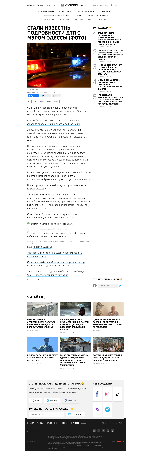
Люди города (64, 19)
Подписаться (77, 414)
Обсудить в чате (43, 279)
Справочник (51, 5)
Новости (31, 5)
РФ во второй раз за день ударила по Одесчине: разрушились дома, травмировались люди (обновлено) (74, 360)
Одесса (84, 423)
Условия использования (34, 429)
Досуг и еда (78, 19)
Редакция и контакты (61, 429)
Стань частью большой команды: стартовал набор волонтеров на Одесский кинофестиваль (56, 263)
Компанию (104, 5)
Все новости (102, 19)
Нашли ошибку (31, 279)
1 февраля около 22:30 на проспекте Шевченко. (55, 122)
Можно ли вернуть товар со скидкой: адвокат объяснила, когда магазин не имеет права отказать (110, 69)
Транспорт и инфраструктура (97, 15)
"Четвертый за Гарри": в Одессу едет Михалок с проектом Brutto (54, 254)
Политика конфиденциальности (36, 431)
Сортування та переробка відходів (56, 15)
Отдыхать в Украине (46, 11)
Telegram (53, 400)
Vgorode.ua (49, 120)
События (77, 15)
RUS (116, 5)
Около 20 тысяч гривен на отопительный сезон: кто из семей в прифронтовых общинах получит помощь (110, 54)
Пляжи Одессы (104, 11)
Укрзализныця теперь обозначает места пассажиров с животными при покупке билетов (110, 84)
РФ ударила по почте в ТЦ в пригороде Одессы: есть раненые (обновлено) (107, 357)
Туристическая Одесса (85, 11)
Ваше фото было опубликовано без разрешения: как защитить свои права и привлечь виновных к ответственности (109, 38)
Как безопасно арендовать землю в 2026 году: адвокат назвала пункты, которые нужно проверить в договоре (110, 99)
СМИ (57, 194)
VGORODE (73, 423)
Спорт (90, 19)
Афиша (40, 5)
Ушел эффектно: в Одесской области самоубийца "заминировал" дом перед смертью (55, 273)
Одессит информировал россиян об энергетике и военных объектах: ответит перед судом (108, 323)
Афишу (95, 5)
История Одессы (65, 11)
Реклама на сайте (86, 429)
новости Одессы (42, 246)
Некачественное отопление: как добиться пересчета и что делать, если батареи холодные (41, 323)
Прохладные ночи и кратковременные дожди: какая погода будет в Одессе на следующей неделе (74, 324)
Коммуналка (49, 19)
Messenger (72, 400)
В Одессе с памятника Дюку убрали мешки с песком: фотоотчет (42, 357)
